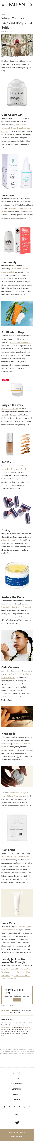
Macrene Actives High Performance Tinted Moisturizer (14, 469)
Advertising (17, 1089)
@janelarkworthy (7, 1027)
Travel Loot (5, 14)
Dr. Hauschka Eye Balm (9, 408)
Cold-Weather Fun (14, 1012)
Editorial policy (17, 1083)
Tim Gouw (9, 56)
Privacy (17, 1099)
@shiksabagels (25, 1027)
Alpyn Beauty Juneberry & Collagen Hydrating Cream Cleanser (15, 128)
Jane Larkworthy (8, 31)
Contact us (17, 1094)
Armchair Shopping (18, 1010)
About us (17, 1073)
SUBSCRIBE (17, 1000)
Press (17, 1078)
